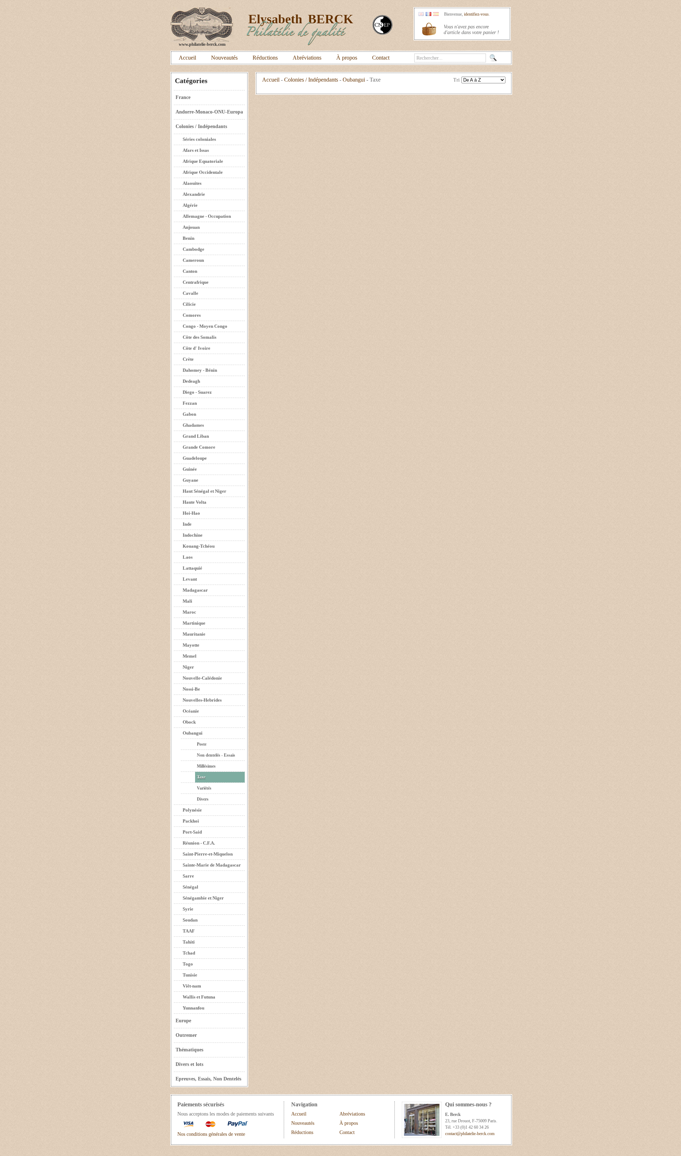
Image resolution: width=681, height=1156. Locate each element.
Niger (188, 667)
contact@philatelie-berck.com (469, 1133)
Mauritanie (194, 634)
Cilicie (189, 304)
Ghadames (193, 425)
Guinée (190, 469)
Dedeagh (191, 381)
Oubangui (193, 733)
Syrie (188, 909)
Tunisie (190, 975)
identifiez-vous (476, 14)
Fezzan (190, 403)
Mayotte (191, 645)
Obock (189, 722)
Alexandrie (194, 194)
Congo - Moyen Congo (205, 326)
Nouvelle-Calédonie (202, 678)
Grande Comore (199, 447)
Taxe (201, 777)
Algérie (190, 205)
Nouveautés (224, 58)
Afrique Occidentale (203, 172)
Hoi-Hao (191, 513)
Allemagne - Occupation (207, 216)
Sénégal (190, 887)
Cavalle (190, 293)
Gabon (189, 414)
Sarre (188, 876)
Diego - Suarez (197, 392)
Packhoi (191, 821)
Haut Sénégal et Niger (204, 491)
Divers (203, 799)
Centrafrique (196, 282)
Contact (380, 58)
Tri (456, 80)
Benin (188, 238)
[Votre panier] (429, 29)
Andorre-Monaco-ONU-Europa (209, 112)
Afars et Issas (196, 150)
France (183, 97)
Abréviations (307, 58)
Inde (187, 524)
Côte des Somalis (199, 337)
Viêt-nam (192, 986)
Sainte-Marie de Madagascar (212, 865)
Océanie (191, 711)
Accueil (187, 58)
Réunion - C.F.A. (199, 843)
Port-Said (192, 832)
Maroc (189, 612)
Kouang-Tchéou (199, 546)
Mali (187, 601)
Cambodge (193, 249)
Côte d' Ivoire (196, 348)
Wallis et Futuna (199, 997)
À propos (346, 58)
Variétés (204, 788)
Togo (188, 964)
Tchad (189, 953)
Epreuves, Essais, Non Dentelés (208, 1079)
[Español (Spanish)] (436, 14)
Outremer (186, 1035)
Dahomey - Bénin (200, 370)
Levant (190, 579)
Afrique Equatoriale (203, 161)
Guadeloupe (195, 458)
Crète (188, 359)
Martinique (194, 623)
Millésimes (206, 766)
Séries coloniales (199, 139)
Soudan (190, 920)
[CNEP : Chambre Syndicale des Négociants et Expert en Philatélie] (382, 33)
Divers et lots (189, 1064)
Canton (190, 271)
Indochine (193, 535)
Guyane (190, 480)
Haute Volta (194, 502)
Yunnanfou (193, 1008)
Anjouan (191, 227)
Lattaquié (192, 568)
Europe (183, 1020)
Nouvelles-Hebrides (202, 700)
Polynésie (192, 810)
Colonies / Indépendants (201, 126)
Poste (201, 744)
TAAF (189, 931)
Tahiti (189, 942)
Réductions (265, 58)
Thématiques (189, 1049)
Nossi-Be (191, 689)
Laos (188, 557)
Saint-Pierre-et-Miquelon (208, 854)
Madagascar (195, 590)
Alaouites (192, 183)
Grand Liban (196, 436)
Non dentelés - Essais (216, 755)
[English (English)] (421, 14)
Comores (192, 315)
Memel (189, 656)
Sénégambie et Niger (203, 898)
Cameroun (193, 260)
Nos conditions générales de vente (211, 1134)
